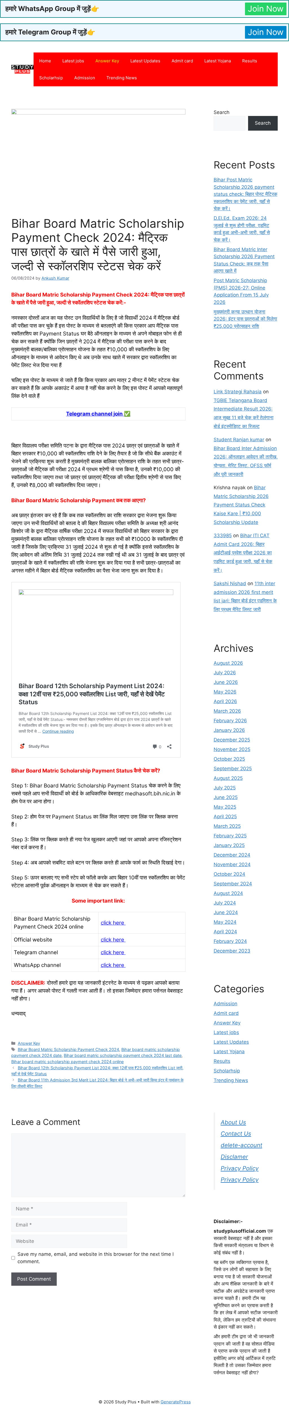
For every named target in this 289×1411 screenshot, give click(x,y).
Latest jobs (73, 60)
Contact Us (236, 1133)
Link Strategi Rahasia (238, 391)
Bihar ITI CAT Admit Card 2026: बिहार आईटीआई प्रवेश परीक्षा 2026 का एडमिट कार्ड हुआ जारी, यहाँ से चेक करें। (243, 553)
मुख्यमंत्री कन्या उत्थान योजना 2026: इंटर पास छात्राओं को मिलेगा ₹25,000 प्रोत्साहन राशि (245, 319)
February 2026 (230, 720)
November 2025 (232, 749)
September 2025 (233, 768)
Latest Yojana (217, 60)
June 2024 (226, 912)
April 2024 (225, 931)
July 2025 (225, 788)
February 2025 (230, 836)
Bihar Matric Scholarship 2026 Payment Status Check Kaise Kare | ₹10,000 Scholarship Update (241, 505)
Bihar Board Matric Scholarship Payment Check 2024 (68, 1049)
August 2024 (228, 893)
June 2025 (226, 797)
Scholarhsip (51, 77)
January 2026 (229, 730)
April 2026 (225, 701)
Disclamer (234, 1156)
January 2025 (229, 845)
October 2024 (229, 874)
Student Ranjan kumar (239, 439)
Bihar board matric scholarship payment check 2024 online (67, 1061)
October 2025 (229, 759)
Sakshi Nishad (230, 583)
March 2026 (227, 711)
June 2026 (226, 682)
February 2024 (230, 941)
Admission (84, 77)
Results (249, 60)
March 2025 (227, 826)
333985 (223, 535)
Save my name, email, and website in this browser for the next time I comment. (95, 1257)
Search (221, 112)
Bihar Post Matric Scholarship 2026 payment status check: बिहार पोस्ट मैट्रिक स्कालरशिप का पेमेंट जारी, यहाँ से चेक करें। (245, 194)
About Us (233, 1122)
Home (45, 60)
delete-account (241, 1145)
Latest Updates (145, 60)
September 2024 (233, 883)
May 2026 (225, 692)
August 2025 (228, 778)
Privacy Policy (240, 1168)
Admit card (182, 60)
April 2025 (225, 816)
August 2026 (228, 663)
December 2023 (232, 951)
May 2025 (225, 807)
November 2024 (232, 864)
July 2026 (225, 672)
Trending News (121, 77)
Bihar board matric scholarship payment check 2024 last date (122, 1055)
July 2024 (225, 903)
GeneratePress (176, 1402)
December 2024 (232, 855)
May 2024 (225, 922)
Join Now (266, 9)
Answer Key (107, 60)
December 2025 (232, 740)
